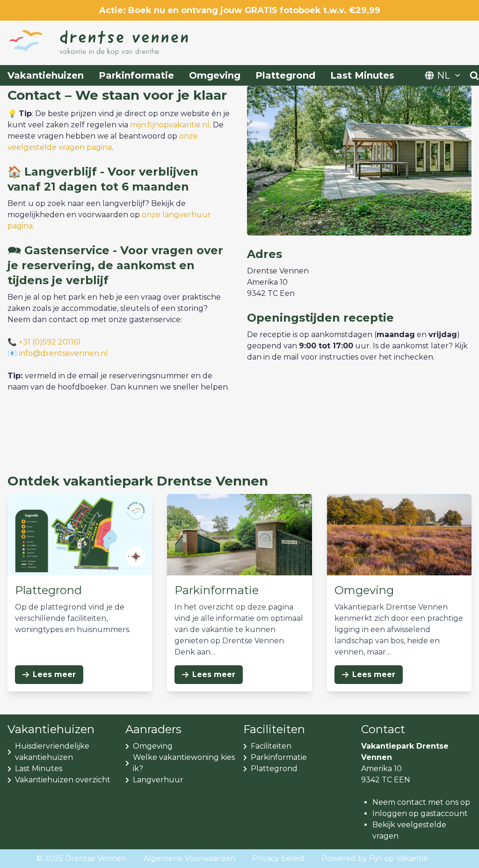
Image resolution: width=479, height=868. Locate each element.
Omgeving (214, 75)
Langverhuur (158, 779)
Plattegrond (285, 75)
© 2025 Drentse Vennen (81, 858)
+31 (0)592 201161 (49, 342)
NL (443, 75)
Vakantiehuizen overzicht (62, 779)
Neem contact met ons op (421, 802)
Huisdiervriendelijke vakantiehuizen (52, 752)
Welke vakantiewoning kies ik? (184, 763)
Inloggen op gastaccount (420, 813)
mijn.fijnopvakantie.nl (170, 124)
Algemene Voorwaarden (189, 858)
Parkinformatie (136, 75)
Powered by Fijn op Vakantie (374, 858)
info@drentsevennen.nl (63, 353)
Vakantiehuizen (45, 75)
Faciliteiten (271, 746)
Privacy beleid (278, 858)
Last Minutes (362, 75)
